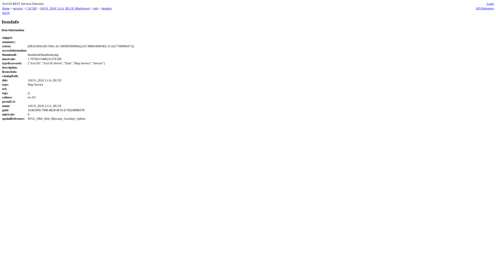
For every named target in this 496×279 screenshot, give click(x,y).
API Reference (485, 8)
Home (6, 8)
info (95, 8)
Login (490, 3)
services (18, 8)
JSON (6, 13)
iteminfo (107, 8)
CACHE (31, 8)
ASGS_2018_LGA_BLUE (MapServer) (65, 8)
